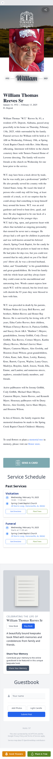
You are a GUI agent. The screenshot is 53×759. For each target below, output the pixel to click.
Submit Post (26, 714)
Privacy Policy (19, 736)
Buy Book (28, 626)
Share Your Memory (18, 668)
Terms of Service (34, 736)
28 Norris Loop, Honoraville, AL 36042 (28, 506)
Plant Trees (37, 511)
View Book (13, 626)
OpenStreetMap (29, 740)
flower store (34, 443)
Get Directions (15, 511)
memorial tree (36, 439)
